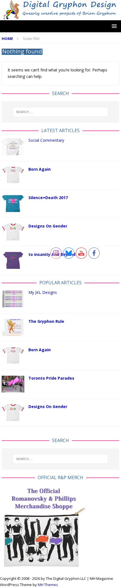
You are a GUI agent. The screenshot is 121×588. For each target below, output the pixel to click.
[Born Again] (13, 175)
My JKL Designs (42, 292)
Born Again (39, 169)
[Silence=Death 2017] (13, 203)
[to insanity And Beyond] (13, 260)
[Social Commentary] (13, 146)
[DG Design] (60, 16)
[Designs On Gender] (13, 232)
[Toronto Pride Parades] (13, 384)
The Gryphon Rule (46, 321)
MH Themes (48, 584)
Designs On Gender (47, 226)
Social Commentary (46, 140)
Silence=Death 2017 (48, 197)
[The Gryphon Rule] (13, 327)
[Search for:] (60, 112)
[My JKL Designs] (13, 298)
